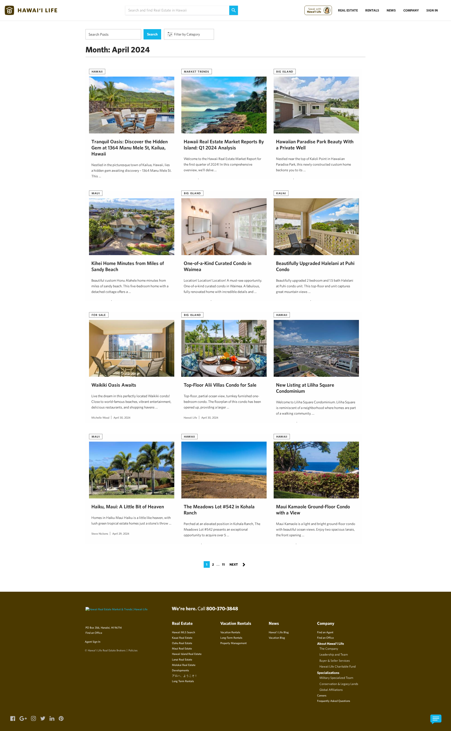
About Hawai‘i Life (330, 643)
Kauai (281, 193)
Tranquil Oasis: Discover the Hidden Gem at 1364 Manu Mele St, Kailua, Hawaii (129, 147)
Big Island (284, 71)
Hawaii (97, 71)
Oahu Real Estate (182, 643)
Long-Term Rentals (231, 637)
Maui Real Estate (182, 648)
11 (223, 564)
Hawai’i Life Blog (279, 632)
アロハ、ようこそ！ (184, 675)
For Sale (99, 314)
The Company (328, 648)
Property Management (233, 643)
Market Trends (196, 71)
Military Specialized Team (336, 678)
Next (237, 564)
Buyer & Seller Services (334, 660)
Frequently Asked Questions (333, 700)
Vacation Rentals (230, 632)
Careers (321, 695)
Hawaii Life (190, 417)
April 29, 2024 (120, 533)
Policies (132, 650)
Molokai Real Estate (183, 664)
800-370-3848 (222, 608)
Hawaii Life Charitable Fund (337, 666)
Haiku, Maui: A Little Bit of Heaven (127, 506)
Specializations (328, 673)
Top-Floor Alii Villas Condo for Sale (220, 385)
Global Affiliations (331, 690)
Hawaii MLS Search (183, 632)
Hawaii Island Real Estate (187, 653)
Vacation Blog (277, 637)
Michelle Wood (100, 417)
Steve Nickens (99, 533)
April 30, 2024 (121, 417)
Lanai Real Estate (182, 659)
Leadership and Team (333, 654)
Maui (96, 193)
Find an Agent (325, 632)
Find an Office (94, 632)
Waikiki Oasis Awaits (113, 385)
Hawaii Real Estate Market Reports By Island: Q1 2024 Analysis (224, 144)
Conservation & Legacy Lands (338, 684)
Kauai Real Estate (182, 637)
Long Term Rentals (183, 681)
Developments (180, 670)
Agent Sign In (92, 641)
